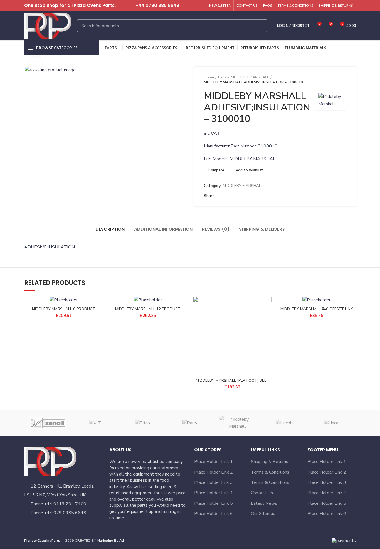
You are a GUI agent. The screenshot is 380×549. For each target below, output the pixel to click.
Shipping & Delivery (262, 229)
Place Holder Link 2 (213, 472)
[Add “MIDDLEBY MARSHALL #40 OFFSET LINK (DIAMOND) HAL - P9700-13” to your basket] (352, 318)
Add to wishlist (249, 170)
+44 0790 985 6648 (157, 5)
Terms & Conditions (270, 472)
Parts (222, 77)
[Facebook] (221, 196)
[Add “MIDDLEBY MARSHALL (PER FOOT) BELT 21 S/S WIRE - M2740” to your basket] (267, 318)
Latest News (264, 503)
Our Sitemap (263, 514)
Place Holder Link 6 (213, 514)
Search (260, 25)
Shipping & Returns (269, 462)
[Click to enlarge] (35, 64)
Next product (343, 80)
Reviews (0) (216, 229)
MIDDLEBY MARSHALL (250, 77)
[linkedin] (240, 196)
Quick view (267, 330)
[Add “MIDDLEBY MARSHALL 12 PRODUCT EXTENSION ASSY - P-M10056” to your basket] (183, 318)
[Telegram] (246, 196)
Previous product (332, 80)
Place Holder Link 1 (213, 462)
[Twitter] (188, 5)
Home (209, 77)
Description (110, 229)
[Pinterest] (234, 196)
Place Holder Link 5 (213, 503)
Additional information (163, 229)
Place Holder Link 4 (213, 493)
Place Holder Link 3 (213, 482)
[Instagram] (194, 5)
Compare (216, 170)
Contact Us (262, 493)
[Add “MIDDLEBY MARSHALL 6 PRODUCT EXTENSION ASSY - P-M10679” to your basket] (99, 318)
